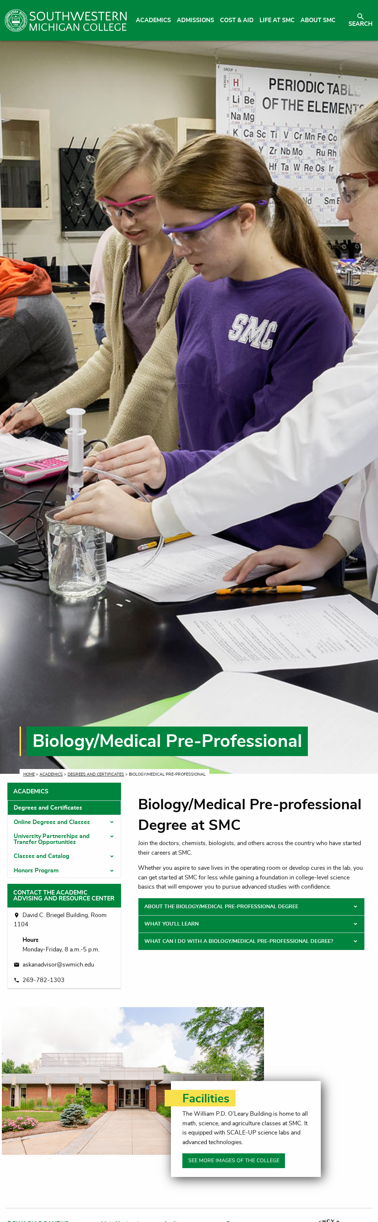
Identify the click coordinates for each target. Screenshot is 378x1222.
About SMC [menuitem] (318, 20)
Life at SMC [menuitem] (277, 20)
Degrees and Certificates (96, 774)
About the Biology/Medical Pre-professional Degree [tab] (221, 906)
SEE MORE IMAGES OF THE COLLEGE (233, 1160)
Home (29, 774)
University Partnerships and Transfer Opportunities (52, 839)
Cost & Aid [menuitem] (237, 20)
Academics (51, 774)
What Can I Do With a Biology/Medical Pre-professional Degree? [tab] (238, 941)
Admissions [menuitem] (195, 20)
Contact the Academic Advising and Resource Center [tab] (63, 896)
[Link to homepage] (66, 20)
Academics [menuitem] (153, 20)
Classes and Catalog (41, 856)
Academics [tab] (30, 791)
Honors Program (36, 870)
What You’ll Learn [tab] (171, 924)
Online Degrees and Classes (52, 822)
